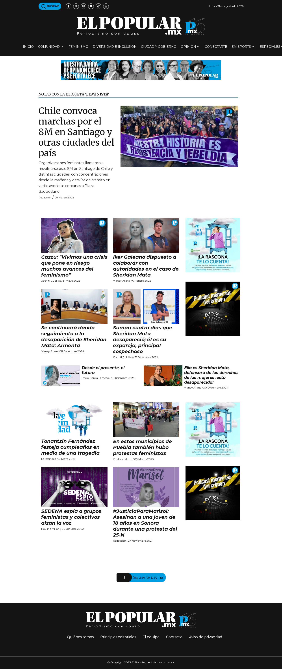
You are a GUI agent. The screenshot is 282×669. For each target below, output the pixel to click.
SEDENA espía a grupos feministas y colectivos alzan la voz (71, 517)
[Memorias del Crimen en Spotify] (213, 308)
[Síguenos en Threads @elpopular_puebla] (106, 6)
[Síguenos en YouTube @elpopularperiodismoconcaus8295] (91, 6)
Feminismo (78, 47)
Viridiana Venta (122, 459)
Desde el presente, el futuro (103, 370)
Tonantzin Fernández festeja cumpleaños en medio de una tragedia (70, 447)
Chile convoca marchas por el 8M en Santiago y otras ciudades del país (76, 132)
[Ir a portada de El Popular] (141, 26)
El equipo (151, 637)
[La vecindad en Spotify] (213, 245)
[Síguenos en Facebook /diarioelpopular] (68, 6)
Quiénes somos (80, 637)
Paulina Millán (50, 528)
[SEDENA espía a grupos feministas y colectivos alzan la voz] (74, 487)
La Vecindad (48, 458)
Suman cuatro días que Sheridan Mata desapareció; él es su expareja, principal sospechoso (142, 339)
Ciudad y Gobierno (158, 47)
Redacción (45, 197)
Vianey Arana (121, 280)
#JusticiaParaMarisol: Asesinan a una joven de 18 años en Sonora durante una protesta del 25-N (145, 523)
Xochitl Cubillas (51, 280)
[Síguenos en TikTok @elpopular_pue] (98, 6)
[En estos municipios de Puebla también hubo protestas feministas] (146, 419)
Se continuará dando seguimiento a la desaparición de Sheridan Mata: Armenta (73, 336)
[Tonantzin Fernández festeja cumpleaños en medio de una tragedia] (74, 419)
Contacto (174, 637)
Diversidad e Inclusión (115, 47)
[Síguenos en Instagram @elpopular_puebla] (83, 6)
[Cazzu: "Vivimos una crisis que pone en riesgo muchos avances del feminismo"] (74, 235)
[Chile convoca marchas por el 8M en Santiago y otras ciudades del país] (179, 136)
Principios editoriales (118, 637)
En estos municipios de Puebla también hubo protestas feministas (142, 447)
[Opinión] (141, 70)
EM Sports (241, 47)
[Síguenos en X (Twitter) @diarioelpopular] (76, 6)
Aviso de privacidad (205, 637)
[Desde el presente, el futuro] (60, 375)
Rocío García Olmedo (95, 377)
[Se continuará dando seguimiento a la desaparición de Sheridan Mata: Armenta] (74, 306)
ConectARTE (216, 47)
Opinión (188, 47)
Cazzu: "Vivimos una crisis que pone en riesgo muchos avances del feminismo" (74, 266)
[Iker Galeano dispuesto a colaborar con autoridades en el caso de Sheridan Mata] (146, 235)
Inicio (28, 47)
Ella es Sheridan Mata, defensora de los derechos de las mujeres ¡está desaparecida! (211, 375)
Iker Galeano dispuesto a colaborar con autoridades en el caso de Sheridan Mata (146, 266)
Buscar (52, 6)
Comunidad (49, 47)
